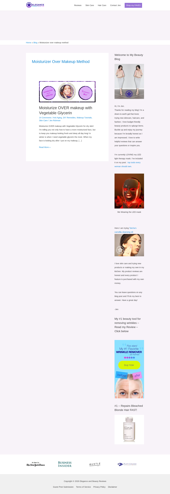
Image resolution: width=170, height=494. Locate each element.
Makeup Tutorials (84, 118)
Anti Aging (57, 118)
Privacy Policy (99, 487)
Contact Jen (115, 5)
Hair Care (102, 5)
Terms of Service (83, 487)
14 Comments (45, 118)
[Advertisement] (85, 25)
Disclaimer (112, 487)
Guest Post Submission (63, 487)
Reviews (77, 5)
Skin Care (89, 5)
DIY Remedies (69, 118)
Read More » (44, 146)
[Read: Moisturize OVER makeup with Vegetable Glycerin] (67, 91)
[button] (133, 5)
